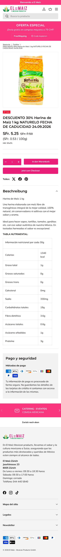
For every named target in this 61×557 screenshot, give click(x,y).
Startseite (6, 44)
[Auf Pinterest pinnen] (26, 179)
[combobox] (30, 16)
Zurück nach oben (30, 422)
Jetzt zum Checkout (30, 170)
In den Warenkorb (41, 161)
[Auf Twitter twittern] (14, 179)
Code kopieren (40, 36)
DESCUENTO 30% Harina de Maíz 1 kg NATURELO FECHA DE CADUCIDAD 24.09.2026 (27, 47)
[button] (50, 9)
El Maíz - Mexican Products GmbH (22, 550)
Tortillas (16, 44)
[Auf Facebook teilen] (20, 179)
